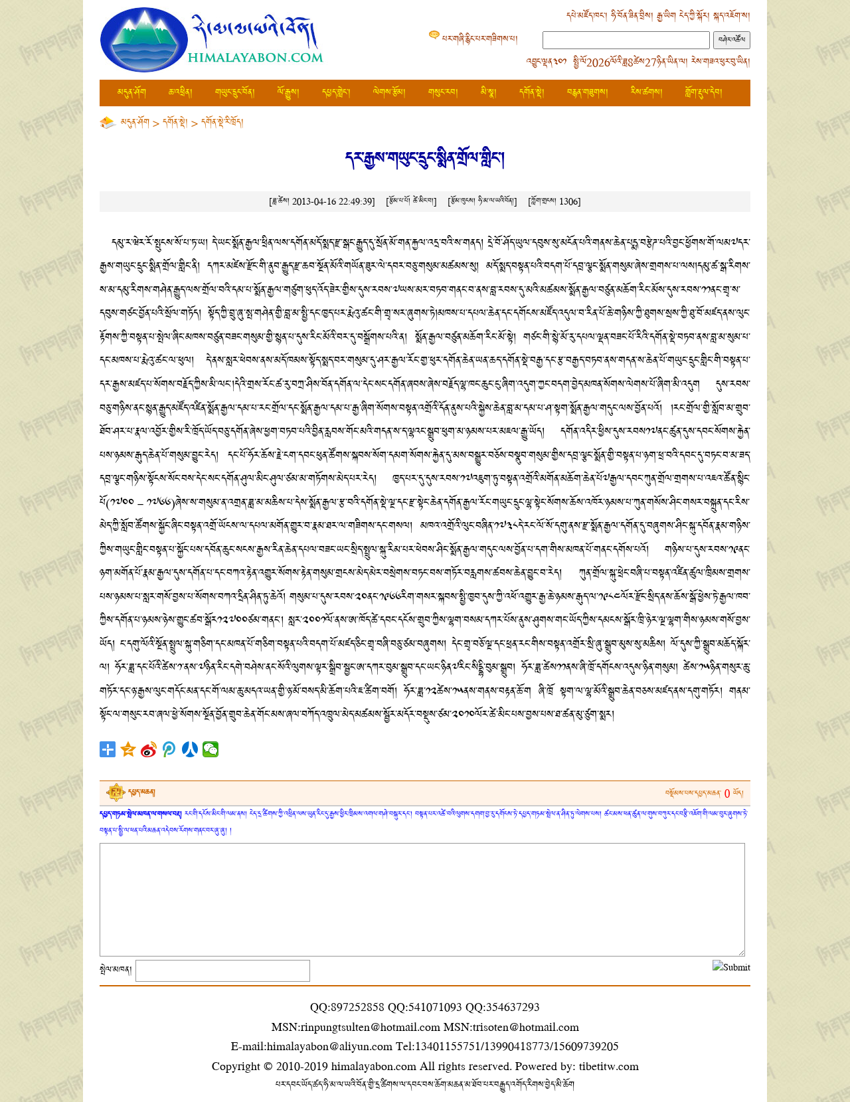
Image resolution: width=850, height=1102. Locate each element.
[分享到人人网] (190, 749)
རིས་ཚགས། (647, 93)
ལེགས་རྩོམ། (389, 93)
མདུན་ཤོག (132, 93)
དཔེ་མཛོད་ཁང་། (587, 16)
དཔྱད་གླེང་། (336, 93)
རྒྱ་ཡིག (666, 16)
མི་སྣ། (489, 93)
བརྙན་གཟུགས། (587, 93)
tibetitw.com (609, 1066)
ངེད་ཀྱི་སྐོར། (694, 16)
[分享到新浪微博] (149, 749)
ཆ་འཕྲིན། (181, 93)
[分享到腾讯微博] (169, 749)
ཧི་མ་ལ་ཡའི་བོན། (496, 201)
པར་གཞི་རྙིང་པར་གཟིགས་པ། (480, 39)
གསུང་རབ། (443, 93)
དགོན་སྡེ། (532, 93)
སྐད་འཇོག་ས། (731, 16)
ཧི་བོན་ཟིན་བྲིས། (632, 16)
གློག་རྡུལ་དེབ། (703, 93)
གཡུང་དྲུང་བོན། (235, 93)
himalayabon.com (373, 1066)
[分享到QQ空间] (128, 749)
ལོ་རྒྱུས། (288, 93)
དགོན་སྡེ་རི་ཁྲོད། (222, 123)
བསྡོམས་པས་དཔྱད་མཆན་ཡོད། (704, 793)
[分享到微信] (211, 749)
